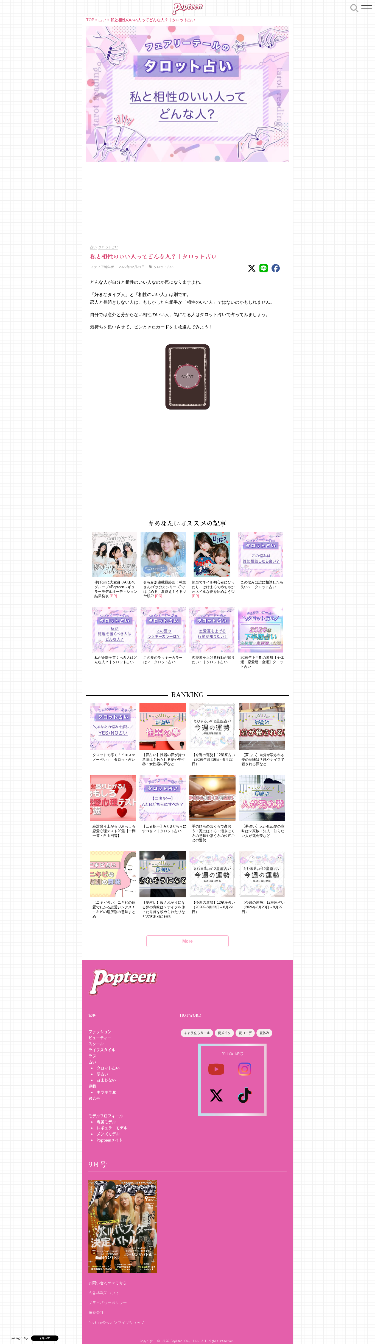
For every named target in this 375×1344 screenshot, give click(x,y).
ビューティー (99, 1038)
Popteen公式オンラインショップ (116, 1322)
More (187, 941)
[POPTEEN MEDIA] (187, 9)
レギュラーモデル (112, 1128)
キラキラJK (106, 1092)
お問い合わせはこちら (107, 1282)
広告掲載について (103, 1292)
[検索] (354, 7)
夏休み (264, 1033)
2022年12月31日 (131, 267)
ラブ (92, 1056)
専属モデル (106, 1122)
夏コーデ (245, 1033)
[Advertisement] (187, 200)
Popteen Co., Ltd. (185, 1340)
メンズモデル (108, 1134)
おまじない (106, 1080)
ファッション (99, 1032)
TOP (90, 20)
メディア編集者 (102, 267)
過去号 (94, 1098)
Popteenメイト (110, 1140)
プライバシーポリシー (107, 1302)
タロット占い (108, 247)
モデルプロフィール (105, 1116)
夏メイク (224, 1033)
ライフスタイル (101, 1050)
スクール (96, 1044)
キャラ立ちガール (197, 1033)
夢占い (102, 1074)
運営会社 (96, 1312)
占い (102, 20)
